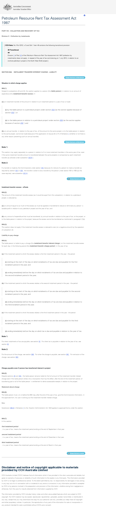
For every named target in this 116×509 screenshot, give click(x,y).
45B (61, 120)
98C (67, 354)
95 (39, 341)
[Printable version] (84, 15)
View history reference (75, 77)
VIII (21, 55)
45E (12, 113)
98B (32, 354)
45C (42, 168)
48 (14, 376)
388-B (12, 408)
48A (20, 376)
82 (8, 344)
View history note (77, 179)
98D (17, 357)
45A (53, 110)
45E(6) (30, 158)
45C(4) (25, 173)
